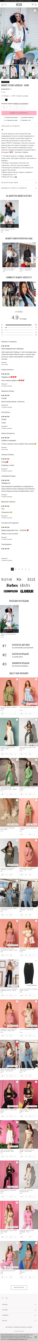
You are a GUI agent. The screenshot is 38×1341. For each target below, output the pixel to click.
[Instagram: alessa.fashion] (7, 1298)
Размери (6, 96)
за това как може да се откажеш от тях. (18, 1339)
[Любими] (32, 4)
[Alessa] (19, 4)
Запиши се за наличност (20, 103)
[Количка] (36, 5)
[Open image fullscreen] (34, 61)
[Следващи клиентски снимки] (37, 294)
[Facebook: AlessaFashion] (3, 1298)
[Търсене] (5, 4)
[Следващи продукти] (37, 257)
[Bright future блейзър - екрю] (4, 72)
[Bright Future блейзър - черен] (6, 100)
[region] (19, 217)
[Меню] (2, 4)
